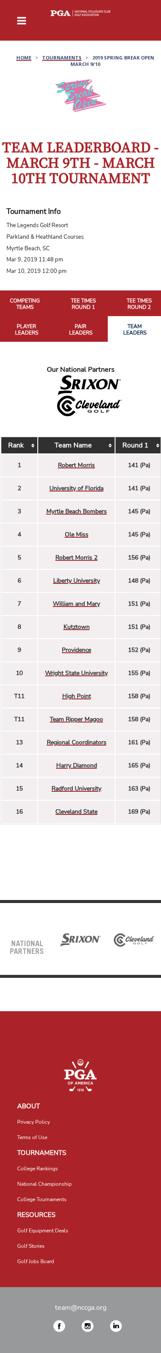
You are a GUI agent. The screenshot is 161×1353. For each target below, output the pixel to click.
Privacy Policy (33, 1122)
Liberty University (76, 581)
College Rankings (37, 1168)
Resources (36, 1215)
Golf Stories (31, 1246)
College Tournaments (42, 1199)
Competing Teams (25, 304)
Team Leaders (134, 330)
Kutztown (77, 627)
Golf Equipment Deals (42, 1230)
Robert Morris (76, 465)
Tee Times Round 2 (139, 304)
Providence (76, 650)
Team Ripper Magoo (76, 719)
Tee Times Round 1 (83, 304)
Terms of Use (32, 1137)
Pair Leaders (80, 330)
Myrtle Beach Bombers (76, 511)
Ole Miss (76, 534)
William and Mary (76, 604)
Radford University (76, 789)
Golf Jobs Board (35, 1261)
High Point (76, 696)
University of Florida (76, 488)
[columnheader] (19, 445)
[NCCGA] (80, 1075)
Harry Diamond (76, 765)
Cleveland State (76, 812)
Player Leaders (26, 330)
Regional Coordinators (76, 742)
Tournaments (41, 1153)
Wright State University (76, 673)
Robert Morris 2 (76, 558)
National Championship (44, 1184)
